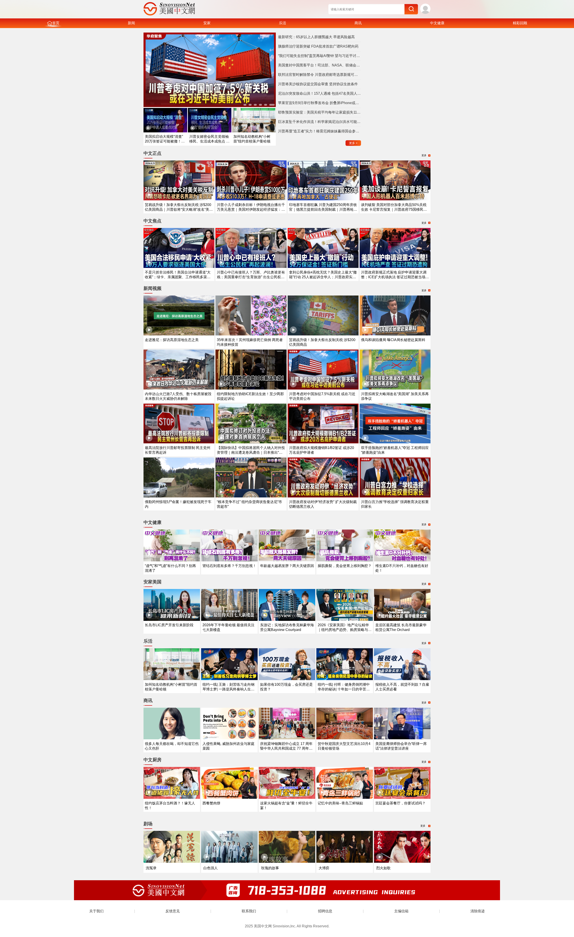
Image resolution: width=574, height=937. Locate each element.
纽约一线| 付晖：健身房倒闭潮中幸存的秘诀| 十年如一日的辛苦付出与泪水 (344, 689)
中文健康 (437, 23)
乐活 (282, 23)
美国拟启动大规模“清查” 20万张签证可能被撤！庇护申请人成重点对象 (165, 141)
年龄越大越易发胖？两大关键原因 (287, 566)
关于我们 (96, 911)
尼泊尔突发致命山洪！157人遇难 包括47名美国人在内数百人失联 (319, 93)
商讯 (358, 23)
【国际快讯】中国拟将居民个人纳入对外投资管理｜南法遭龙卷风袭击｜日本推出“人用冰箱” (251, 452)
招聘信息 (325, 911)
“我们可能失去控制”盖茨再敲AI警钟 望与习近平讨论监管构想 (319, 56)
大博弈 (324, 868)
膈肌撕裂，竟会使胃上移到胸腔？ (345, 566)
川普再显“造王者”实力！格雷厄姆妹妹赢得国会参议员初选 (319, 131)
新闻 (131, 23)
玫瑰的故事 (270, 868)
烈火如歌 (383, 868)
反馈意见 (172, 911)
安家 (207, 23)
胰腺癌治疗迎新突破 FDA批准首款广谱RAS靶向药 (318, 46)
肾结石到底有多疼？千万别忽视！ (229, 566)
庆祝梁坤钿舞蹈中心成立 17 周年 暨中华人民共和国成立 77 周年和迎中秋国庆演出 (286, 748)
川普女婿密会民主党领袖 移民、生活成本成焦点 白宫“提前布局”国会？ (209, 141)
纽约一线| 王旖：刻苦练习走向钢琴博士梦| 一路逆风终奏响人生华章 (228, 689)
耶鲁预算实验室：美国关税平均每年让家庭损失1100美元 (319, 112)
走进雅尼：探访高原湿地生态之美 (172, 340)
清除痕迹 (477, 911)
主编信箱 (401, 911)
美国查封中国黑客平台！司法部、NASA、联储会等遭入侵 (319, 65)
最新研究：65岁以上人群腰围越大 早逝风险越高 (316, 37)
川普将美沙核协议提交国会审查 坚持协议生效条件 (318, 84)
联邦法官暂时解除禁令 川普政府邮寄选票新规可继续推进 (319, 75)
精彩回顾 (520, 23)
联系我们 (249, 911)
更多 (353, 143)
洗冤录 (151, 868)
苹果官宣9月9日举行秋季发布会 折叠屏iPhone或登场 (319, 103)
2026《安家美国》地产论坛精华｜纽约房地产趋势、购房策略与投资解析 (345, 629)
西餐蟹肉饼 (211, 803)
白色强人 (210, 868)
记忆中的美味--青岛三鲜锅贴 (340, 803)
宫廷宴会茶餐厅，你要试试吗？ (400, 803)
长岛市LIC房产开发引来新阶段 (169, 625)
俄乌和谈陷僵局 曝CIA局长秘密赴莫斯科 (393, 340)
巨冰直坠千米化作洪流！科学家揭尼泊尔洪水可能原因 (319, 122)
